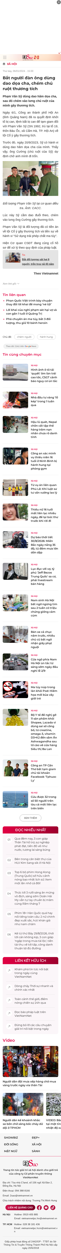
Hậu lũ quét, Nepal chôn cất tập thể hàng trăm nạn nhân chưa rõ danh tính (44, 429)
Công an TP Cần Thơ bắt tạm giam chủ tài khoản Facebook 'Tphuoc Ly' (43, 773)
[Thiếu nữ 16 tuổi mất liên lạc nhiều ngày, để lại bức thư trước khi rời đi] (15, 512)
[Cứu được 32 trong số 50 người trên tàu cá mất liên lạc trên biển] (15, 799)
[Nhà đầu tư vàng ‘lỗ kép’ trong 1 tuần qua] (15, 400)
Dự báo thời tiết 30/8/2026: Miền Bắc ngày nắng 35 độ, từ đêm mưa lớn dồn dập (44, 545)
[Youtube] (46, 1207)
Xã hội (37, 1144)
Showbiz (11, 1137)
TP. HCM (7, 1224)
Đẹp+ (35, 1137)
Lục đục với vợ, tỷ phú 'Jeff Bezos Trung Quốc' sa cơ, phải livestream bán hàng (43, 576)
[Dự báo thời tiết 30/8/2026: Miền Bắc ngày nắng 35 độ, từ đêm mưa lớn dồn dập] (15, 539)
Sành (36, 1151)
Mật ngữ (10, 1151)
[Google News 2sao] (21, 348)
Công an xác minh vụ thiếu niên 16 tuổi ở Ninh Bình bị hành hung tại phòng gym (44, 461)
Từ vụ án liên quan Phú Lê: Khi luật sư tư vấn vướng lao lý (44, 488)
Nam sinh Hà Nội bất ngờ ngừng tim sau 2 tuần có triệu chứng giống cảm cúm (44, 608)
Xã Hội (12, 64)
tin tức (33, 969)
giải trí (19, 1028)
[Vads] (59, 52)
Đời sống (11, 1144)
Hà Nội (6, 1214)
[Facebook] (39, 1207)
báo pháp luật (30, 1012)
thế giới (34, 999)
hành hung (46, 336)
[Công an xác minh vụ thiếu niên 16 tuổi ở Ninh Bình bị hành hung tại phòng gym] (15, 456)
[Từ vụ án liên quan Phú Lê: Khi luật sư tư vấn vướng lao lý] (15, 487)
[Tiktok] (53, 1207)
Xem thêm (30, 817)
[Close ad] (59, 2)
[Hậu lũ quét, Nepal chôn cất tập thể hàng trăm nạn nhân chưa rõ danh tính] (15, 424)
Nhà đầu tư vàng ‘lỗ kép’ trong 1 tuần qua (44, 401)
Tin (23, 255)
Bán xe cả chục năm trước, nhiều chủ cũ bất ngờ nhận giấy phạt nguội (43, 639)
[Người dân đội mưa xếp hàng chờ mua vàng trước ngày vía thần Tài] (30, 1061)
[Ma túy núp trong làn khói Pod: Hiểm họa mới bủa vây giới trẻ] (15, 689)
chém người (24, 336)
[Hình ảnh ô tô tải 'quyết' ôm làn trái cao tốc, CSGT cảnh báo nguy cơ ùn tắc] (15, 372)
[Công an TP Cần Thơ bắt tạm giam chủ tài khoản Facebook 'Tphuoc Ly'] (15, 767)
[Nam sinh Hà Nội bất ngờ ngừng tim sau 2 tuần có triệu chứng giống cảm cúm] (15, 602)
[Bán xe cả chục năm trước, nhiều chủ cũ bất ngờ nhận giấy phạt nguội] (15, 634)
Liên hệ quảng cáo (20, 1207)
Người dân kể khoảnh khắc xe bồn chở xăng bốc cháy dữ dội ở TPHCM (23, 1124)
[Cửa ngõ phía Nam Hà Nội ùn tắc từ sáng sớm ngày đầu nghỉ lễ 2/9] (15, 661)
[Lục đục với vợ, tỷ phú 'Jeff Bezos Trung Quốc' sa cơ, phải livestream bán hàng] (15, 571)
